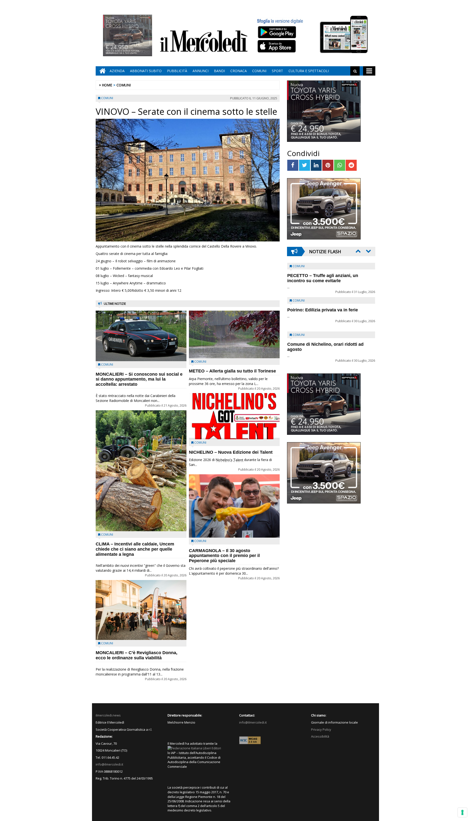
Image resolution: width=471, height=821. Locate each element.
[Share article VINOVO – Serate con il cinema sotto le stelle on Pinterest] (327, 165)
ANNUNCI (201, 70)
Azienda (117, 70)
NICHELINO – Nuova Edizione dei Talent (231, 452)
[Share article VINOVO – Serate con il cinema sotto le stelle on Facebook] (292, 165)
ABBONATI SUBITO (146, 70)
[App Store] (277, 46)
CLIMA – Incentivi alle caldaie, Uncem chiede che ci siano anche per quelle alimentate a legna (135, 549)
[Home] (101, 71)
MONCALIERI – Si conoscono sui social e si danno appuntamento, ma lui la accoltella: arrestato (139, 379)
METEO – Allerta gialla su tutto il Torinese (232, 371)
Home (107, 85)
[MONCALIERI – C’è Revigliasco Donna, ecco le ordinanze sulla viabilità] (141, 610)
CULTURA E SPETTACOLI (308, 70)
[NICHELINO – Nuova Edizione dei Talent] (234, 416)
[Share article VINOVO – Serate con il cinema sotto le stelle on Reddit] (351, 165)
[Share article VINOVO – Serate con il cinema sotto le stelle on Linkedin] (316, 165)
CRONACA (238, 70)
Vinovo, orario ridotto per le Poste (322, 275)
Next (368, 251)
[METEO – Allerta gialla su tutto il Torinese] (234, 334)
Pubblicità (177, 70)
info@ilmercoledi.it (109, 764)
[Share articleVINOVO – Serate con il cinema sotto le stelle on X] (304, 165)
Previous (358, 251)
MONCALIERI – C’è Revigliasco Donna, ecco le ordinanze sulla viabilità (136, 655)
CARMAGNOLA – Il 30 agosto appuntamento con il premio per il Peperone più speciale (224, 555)
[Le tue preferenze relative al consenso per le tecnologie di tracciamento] (462, 812)
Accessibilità (320, 736)
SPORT (277, 70)
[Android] (276, 32)
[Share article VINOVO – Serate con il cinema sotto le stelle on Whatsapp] (339, 165)
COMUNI (259, 70)
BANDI (219, 70)
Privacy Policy (321, 729)
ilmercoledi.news (108, 715)
